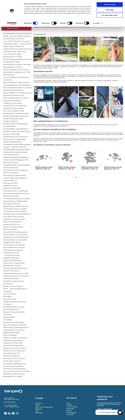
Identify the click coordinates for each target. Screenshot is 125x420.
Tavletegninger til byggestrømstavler (16, 149)
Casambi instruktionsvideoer (13, 281)
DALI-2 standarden (10, 335)
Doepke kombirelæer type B (13, 119)
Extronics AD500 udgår (11, 134)
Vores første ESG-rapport (12, 54)
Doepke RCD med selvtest (12, 103)
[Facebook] (5, 413)
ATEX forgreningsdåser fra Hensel (15, 98)
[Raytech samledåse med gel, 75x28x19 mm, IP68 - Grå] (44, 157)
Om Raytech (7, 291)
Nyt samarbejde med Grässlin (14, 39)
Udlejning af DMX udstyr (12, 188)
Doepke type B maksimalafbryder (15, 152)
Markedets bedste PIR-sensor (14, 374)
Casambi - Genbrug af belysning (15, 147)
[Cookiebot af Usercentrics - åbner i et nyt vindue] (12, 23)
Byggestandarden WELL (11, 333)
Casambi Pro (8, 80)
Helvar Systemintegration (12, 222)
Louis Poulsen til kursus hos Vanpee (16, 371)
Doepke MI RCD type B (11, 258)
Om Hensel (7, 315)
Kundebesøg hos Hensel (12, 242)
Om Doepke (7, 296)
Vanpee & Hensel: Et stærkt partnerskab (17, 49)
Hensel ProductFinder (11, 309)
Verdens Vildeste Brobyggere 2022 (15, 116)
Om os (68, 403)
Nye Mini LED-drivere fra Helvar (14, 348)
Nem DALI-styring (9, 299)
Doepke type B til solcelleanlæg (14, 106)
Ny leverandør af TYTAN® (12, 57)
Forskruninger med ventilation (14, 245)
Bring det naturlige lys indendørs (15, 325)
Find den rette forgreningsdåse (14, 139)
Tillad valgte (110, 10)
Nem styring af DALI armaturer (14, 358)
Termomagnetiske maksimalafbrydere (17, 85)
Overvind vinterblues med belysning (16, 77)
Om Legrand (7, 320)
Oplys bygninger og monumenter (15, 240)
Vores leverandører (72, 407)
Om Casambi (7, 284)
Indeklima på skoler (10, 186)
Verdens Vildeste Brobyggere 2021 (15, 160)
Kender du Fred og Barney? (13, 286)
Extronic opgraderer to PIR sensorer (16, 70)
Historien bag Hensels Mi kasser (15, 268)
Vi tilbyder (69, 405)
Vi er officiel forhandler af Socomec (16, 41)
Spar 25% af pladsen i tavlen (13, 111)
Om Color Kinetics (9, 294)
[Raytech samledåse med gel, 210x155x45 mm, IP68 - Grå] (90, 157)
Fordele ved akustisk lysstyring (14, 302)
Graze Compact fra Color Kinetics (15, 235)
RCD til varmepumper (11, 173)
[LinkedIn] (9, 413)
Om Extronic (7, 304)
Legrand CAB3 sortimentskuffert (15, 178)
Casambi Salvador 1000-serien (14, 51)
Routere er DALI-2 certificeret (14, 351)
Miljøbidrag (39, 409)
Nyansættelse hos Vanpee (12, 376)
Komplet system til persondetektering (17, 214)
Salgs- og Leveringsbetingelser (44, 407)
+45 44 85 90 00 (12, 405)
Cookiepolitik (70, 414)
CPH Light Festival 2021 (12, 204)
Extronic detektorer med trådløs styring (17, 93)
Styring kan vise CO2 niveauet (14, 219)
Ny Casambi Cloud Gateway (13, 90)
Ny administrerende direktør (13, 322)
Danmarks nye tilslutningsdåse (14, 369)
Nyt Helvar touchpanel (11, 356)
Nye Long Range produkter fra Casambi (17, 88)
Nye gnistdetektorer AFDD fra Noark (16, 82)
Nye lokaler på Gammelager (13, 345)
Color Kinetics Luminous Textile (14, 211)
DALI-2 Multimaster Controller (14, 247)
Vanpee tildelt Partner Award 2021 (15, 137)
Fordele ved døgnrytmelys (12, 142)
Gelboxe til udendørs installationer (15, 157)
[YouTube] (13, 413)
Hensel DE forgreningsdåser (13, 108)
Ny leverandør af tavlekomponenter (16, 113)
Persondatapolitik (71, 412)
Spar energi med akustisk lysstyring (16, 193)
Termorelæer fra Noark (11, 62)
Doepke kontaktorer (10, 121)
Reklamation (39, 413)
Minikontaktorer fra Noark (12, 67)
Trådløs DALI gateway (11, 278)
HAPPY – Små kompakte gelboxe (15, 289)
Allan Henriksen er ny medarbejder (15, 191)
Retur (37, 411)
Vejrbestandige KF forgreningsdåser (16, 165)
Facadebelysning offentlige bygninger (17, 144)
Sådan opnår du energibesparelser (15, 327)
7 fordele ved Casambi (11, 255)
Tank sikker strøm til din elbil (13, 217)
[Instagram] (17, 413)
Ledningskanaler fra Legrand (13, 330)
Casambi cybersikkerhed (12, 100)
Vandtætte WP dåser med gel (13, 307)
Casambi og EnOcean (11, 253)
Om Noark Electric (9, 126)
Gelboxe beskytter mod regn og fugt (16, 131)
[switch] (54, 23)
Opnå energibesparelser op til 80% (15, 273)
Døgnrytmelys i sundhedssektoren (15, 206)
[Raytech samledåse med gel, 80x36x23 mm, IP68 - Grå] (113, 157)
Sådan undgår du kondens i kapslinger (17, 64)
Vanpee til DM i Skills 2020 (12, 343)
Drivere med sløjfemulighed (13, 366)
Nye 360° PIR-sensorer (11, 271)
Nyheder (68, 410)
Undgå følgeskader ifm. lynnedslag (16, 276)
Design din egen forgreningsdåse (15, 124)
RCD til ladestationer (10, 168)
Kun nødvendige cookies (110, 15)
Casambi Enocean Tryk (11, 353)
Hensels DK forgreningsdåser (14, 312)
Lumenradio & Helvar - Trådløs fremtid (17, 44)
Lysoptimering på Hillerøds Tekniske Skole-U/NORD (17, 33)
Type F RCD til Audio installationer (15, 170)
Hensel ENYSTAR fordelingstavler (15, 232)
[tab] (75, 177)
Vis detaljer (96, 23)
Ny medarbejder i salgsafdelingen (15, 129)
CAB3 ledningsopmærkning (13, 250)
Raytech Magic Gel (10, 180)
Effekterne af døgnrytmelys (13, 340)
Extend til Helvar (9, 317)
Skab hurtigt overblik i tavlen (13, 95)
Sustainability (70, 408)
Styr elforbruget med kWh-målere (15, 201)
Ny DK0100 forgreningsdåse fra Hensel (17, 59)
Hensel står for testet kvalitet (14, 263)
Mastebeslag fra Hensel (12, 266)
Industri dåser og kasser (12, 361)
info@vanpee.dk (14, 406)
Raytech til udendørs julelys (13, 227)
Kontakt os (39, 403)
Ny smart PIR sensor (10, 162)
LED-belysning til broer (11, 155)
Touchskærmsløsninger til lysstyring (16, 198)
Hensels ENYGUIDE (10, 229)
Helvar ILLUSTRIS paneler (12, 260)
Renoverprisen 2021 (10, 183)
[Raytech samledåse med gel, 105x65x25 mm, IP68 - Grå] (67, 157)
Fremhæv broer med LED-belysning (16, 237)
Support (38, 405)
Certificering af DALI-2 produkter (15, 209)
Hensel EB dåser (9, 75)
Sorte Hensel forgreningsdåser (14, 175)
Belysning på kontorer (11, 196)
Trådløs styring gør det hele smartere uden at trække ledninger (17, 36)
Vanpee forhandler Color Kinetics (15, 338)
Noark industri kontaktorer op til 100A (16, 72)
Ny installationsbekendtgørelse (14, 364)
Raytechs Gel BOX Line (11, 224)
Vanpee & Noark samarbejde (13, 46)
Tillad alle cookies (109, 4)
